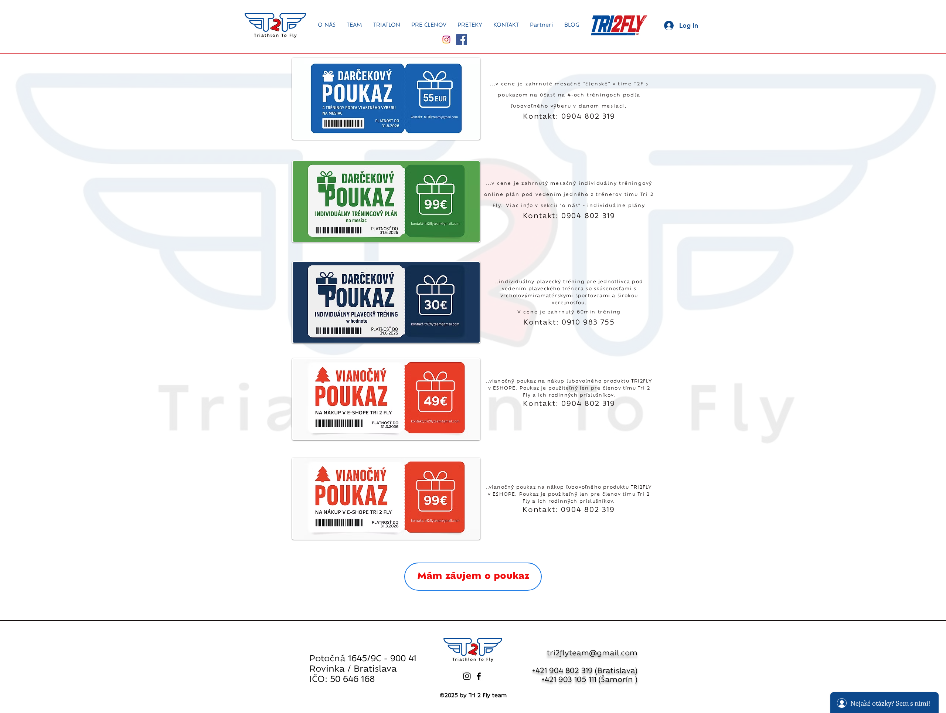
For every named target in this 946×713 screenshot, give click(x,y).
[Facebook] (461, 39)
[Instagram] (446, 39)
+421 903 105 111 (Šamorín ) (589, 679)
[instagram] (467, 676)
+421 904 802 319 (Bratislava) (584, 671)
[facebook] (479, 676)
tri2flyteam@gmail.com (592, 653)
